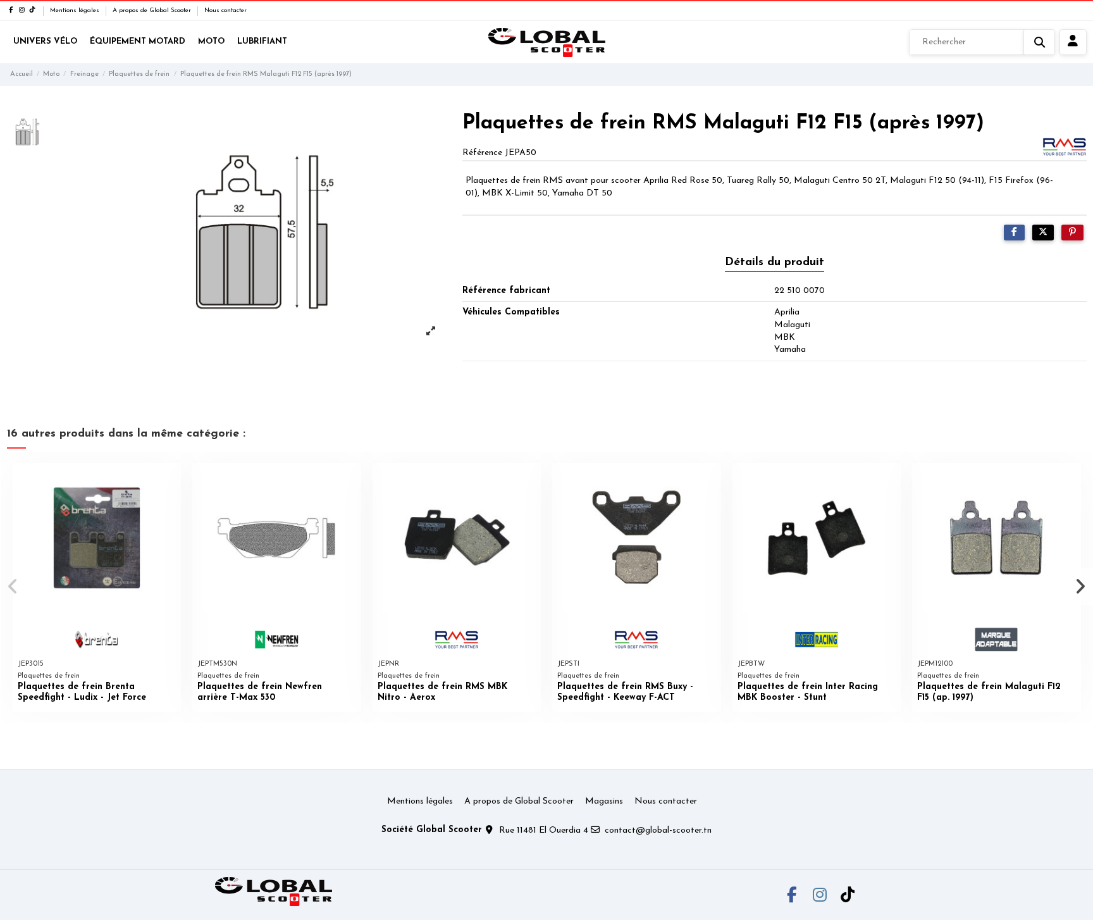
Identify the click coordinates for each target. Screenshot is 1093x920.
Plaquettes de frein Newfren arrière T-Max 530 (259, 692)
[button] (13, 586)
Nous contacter (225, 10)
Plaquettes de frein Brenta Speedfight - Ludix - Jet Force (82, 692)
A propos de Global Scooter (153, 10)
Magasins (604, 801)
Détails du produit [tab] (774, 262)
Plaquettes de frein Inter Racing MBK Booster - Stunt (808, 692)
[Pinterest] (1072, 232)
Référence (482, 153)
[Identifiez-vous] (1073, 42)
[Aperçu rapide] (171, 481)
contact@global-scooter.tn (658, 830)
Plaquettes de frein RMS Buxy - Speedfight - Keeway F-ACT (625, 692)
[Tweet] (1043, 232)
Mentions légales (75, 10)
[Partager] (1014, 232)
